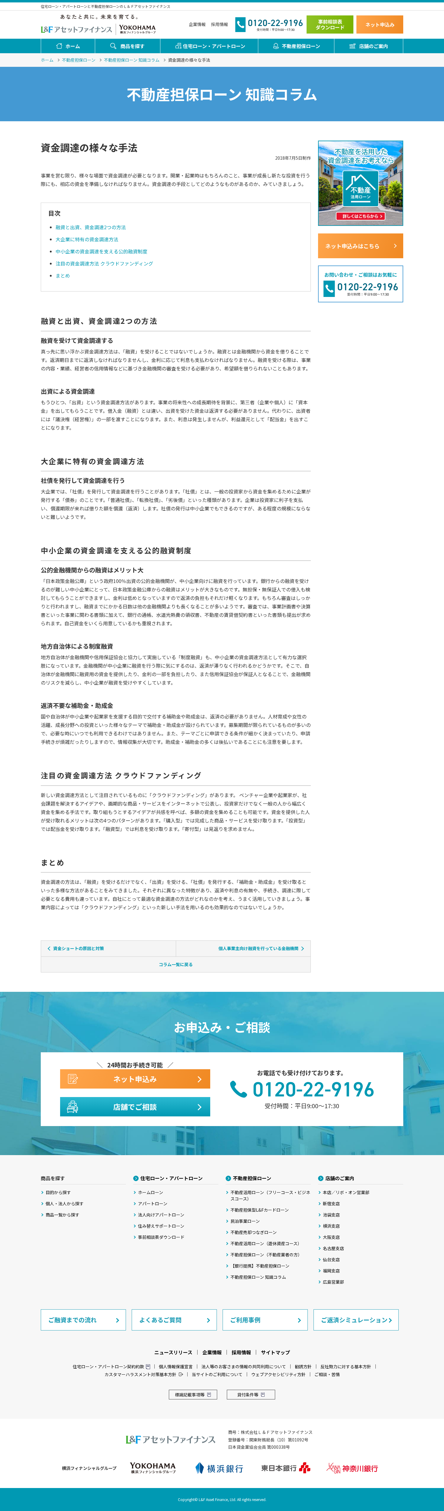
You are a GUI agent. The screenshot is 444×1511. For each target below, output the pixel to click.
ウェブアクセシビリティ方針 (278, 1374)
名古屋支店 (333, 1248)
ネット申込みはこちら (352, 246)
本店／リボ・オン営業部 (346, 1192)
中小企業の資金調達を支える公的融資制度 (101, 251)
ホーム (73, 46)
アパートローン (152, 1203)
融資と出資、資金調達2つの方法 (91, 227)
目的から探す (58, 1192)
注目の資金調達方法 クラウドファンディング (104, 263)
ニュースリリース (173, 1352)
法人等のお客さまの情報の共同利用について (243, 1366)
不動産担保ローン (301, 46)
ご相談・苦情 (327, 1374)
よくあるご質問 (160, 1319)
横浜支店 (331, 1226)
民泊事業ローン (245, 1221)
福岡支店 (331, 1271)
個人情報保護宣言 (176, 1366)
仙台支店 (331, 1259)
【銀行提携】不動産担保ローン (259, 1266)
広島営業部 (333, 1282)
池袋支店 (331, 1215)
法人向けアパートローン (161, 1215)
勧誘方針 (303, 1366)
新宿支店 (331, 1203)
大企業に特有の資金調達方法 (87, 239)
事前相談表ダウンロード (330, 24)
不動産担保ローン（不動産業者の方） (266, 1255)
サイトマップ (275, 1352)
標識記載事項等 (189, 1395)
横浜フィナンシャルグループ (137, 29)
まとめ (63, 275)
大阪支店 (331, 1237)
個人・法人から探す (65, 1203)
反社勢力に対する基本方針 (345, 1366)
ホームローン (150, 1192)
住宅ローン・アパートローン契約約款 (108, 1366)
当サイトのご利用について (217, 1374)
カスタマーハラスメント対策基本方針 (140, 1374)
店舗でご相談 (135, 1106)
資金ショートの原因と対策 (78, 948)
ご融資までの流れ (72, 1319)
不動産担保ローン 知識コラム (131, 60)
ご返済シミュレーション (354, 1319)
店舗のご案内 (373, 46)
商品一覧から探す (62, 1215)
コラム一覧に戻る (176, 964)
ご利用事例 (245, 1319)
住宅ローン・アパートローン (214, 46)
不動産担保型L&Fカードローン (259, 1210)
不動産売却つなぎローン (253, 1232)
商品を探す (133, 46)
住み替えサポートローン (161, 1226)
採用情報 (219, 24)
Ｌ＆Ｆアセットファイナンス (77, 29)
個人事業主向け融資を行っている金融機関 (258, 948)
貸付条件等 (247, 1395)
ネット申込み (379, 24)
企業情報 (197, 24)
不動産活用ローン (270, 1195)
